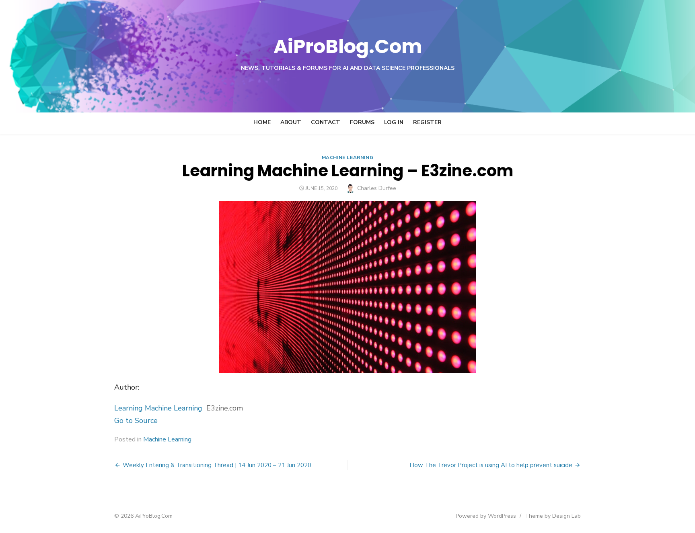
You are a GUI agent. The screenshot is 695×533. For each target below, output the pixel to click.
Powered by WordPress (486, 516)
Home (262, 122)
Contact (325, 122)
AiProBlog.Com (347, 46)
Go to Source (136, 420)
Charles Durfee (376, 188)
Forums (362, 122)
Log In (393, 122)
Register (427, 122)
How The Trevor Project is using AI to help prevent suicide (490, 465)
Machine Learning (348, 157)
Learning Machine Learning (158, 408)
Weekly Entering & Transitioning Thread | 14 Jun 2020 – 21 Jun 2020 (217, 465)
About (290, 122)
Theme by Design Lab (553, 516)
